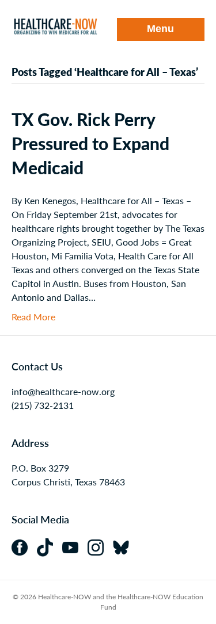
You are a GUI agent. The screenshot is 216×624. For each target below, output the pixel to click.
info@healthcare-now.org (63, 391)
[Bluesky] (124, 546)
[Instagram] (100, 546)
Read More (33, 316)
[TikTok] (49, 546)
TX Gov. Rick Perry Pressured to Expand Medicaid (90, 143)
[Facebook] (24, 546)
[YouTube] (75, 546)
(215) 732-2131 (43, 405)
